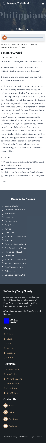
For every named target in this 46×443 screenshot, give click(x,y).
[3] (2, 172)
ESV (3, 181)
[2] (2, 168)
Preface (19, 165)
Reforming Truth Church (17, 3)
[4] (2, 175)
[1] (2, 162)
